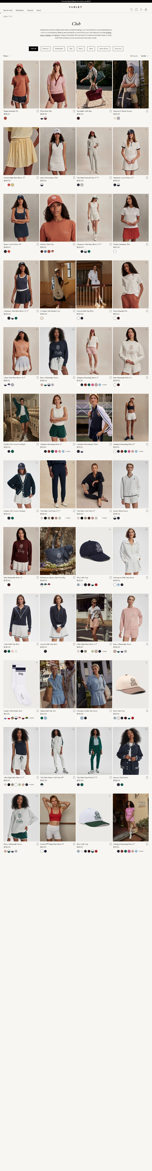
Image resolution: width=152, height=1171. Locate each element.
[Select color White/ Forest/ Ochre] (26, 718)
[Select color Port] (78, 118)
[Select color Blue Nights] (114, 184)
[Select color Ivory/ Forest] (45, 584)
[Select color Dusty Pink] (41, 384)
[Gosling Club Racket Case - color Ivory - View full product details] (58, 284)
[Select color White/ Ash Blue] (5, 718)
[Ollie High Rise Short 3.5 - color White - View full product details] (21, 751)
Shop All (30, 10)
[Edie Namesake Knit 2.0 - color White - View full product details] (131, 351)
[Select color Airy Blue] (99, 384)
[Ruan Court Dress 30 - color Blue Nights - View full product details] (21, 218)
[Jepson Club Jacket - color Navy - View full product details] (131, 751)
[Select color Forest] (89, 251)
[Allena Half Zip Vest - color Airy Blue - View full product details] (58, 684)
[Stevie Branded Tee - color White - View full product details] (131, 284)
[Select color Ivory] (41, 318)
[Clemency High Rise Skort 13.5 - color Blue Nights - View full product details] (21, 284)
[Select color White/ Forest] (45, 384)
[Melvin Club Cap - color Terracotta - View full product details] (58, 218)
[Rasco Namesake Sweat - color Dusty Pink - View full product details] (131, 618)
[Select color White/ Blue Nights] (41, 118)
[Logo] (76, 7)
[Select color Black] (45, 518)
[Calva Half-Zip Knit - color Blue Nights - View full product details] (21, 618)
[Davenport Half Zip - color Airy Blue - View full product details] (94, 684)
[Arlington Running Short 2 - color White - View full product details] (131, 418)
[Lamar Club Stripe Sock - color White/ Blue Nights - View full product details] (21, 684)
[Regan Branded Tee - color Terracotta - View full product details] (21, 84)
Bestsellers (20, 10)
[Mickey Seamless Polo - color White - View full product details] (131, 218)
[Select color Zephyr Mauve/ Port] (45, 118)
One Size (94, 106)
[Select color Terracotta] (5, 118)
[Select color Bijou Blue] (45, 251)
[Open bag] (146, 9)
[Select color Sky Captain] (45, 851)
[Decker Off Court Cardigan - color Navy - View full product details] (21, 484)
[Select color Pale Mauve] (12, 651)
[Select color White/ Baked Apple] (8, 718)
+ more (104, 385)
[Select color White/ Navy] (114, 518)
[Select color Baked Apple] (8, 184)
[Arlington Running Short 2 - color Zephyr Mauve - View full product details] (94, 351)
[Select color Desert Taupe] (12, 718)
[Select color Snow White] (16, 651)
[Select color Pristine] (59, 518)
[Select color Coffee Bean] (41, 251)
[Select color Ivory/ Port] (49, 584)
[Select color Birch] (81, 584)
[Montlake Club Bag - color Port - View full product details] (94, 84)
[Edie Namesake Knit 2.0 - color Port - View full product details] (21, 551)
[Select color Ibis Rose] (92, 384)
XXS (9, 106)
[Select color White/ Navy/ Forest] (41, 784)
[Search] (131, 9)
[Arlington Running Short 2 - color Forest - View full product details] (58, 418)
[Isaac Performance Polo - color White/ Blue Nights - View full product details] (58, 151)
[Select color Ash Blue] (78, 584)
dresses (48, 35)
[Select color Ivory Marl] (41, 518)
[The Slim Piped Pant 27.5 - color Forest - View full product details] (94, 751)
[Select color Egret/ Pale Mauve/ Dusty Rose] (19, 718)
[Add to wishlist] (37, 111)
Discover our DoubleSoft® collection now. (66, 1)
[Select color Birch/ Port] (52, 251)
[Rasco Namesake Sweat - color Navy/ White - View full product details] (58, 351)
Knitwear (46, 49)
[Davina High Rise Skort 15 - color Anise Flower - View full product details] (21, 151)
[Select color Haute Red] (96, 584)
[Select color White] (5, 184)
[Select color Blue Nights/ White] (8, 384)
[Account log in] (141, 9)
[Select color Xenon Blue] (118, 118)
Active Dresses (103, 49)
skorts (57, 35)
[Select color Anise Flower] (12, 184)
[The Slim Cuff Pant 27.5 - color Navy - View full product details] (58, 484)
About (39, 10)
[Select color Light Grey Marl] (81, 184)
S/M (21, 706)
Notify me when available (21, 640)
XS (14, 106)
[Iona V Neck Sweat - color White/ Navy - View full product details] (131, 484)
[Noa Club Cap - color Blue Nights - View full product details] (94, 551)
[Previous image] (6, 84)
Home (5, 16)
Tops (70, 49)
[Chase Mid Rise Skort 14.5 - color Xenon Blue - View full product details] (21, 351)
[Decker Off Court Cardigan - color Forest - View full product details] (21, 418)
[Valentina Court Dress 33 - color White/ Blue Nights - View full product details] (131, 151)
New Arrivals (7, 10)
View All (33, 49)
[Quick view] (36, 62)
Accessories (118, 49)
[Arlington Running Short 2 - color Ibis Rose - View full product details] (131, 817)
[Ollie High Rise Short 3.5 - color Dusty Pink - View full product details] (94, 618)
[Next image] (35, 84)
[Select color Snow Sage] (92, 651)
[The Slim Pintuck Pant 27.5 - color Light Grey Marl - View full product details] (94, 151)
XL (33, 106)
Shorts (91, 49)
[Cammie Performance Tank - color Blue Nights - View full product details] (94, 418)
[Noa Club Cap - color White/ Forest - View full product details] (94, 817)
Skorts (81, 49)
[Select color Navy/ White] (49, 384)
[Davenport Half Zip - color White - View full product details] (131, 551)
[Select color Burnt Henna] (85, 384)
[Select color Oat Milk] (114, 118)
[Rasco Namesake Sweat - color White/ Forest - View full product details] (21, 817)
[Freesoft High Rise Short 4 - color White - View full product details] (58, 817)
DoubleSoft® (59, 49)
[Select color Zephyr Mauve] (96, 384)
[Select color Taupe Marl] (49, 518)
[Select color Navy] (78, 184)
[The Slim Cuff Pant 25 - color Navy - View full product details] (94, 484)
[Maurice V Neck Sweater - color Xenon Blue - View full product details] (131, 84)
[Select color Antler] (56, 518)
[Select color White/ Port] (23, 718)
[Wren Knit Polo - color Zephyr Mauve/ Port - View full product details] (58, 84)
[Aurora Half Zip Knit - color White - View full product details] (94, 284)
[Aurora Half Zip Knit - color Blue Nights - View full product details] (58, 618)
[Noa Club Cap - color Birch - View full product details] (131, 684)
